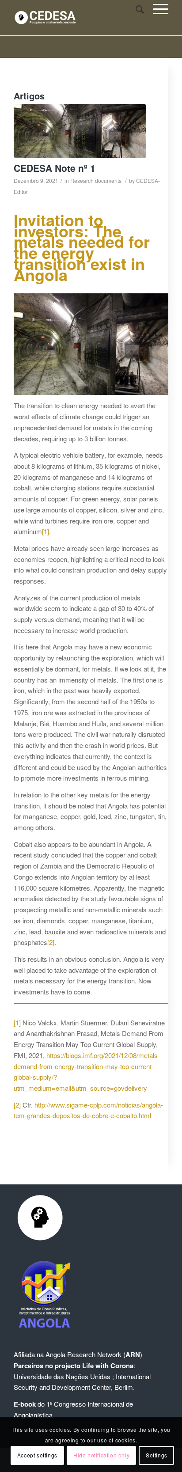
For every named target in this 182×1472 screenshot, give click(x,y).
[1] (45, 531)
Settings (156, 1455)
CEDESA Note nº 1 (54, 168)
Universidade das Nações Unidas (62, 1376)
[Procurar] (135, 9)
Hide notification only (101, 1455)
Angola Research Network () (94, 1354)
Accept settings (37, 1455)
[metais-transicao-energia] (80, 131)
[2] (50, 942)
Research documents (95, 180)
